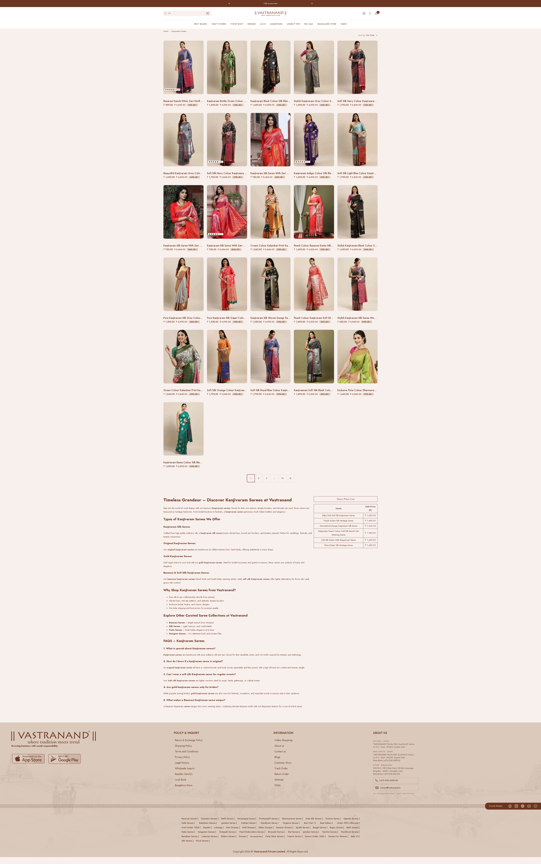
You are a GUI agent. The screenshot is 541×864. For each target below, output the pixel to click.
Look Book (180, 779)
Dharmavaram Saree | (292, 818)
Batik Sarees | (353, 827)
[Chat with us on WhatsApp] (364, 13)
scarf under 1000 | (191, 827)
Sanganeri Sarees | (207, 831)
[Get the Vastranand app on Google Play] (65, 759)
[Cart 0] (376, 13)
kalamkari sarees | (208, 823)
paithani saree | (248, 823)
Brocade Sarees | (276, 831)
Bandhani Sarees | (190, 836)
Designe (173, 633)
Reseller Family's (183, 774)
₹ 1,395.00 (370, 533)
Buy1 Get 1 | (310, 823)
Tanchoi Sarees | (330, 831)
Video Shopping (283, 740)
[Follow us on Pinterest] (522, 806)
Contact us (280, 751)
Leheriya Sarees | (210, 836)
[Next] (290, 478)
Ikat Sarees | (294, 831)
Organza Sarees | (291, 823)
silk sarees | (187, 840)
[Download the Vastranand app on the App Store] (29, 759)
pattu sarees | (188, 823)
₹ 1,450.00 (370, 525)
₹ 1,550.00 (370, 515)
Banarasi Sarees (177, 622)
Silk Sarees (174, 626)
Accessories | (256, 836)
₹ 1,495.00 (370, 520)
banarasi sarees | (190, 818)
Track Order (281, 768)
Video (344, 24)
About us (279, 745)
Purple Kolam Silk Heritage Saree (338, 520)
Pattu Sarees (175, 630)
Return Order (281, 774)
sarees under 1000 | (315, 836)
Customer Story (282, 762)
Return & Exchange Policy (188, 740)
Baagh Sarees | (320, 827)
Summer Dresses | (284, 827)
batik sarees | (227, 818)
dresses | (243, 836)
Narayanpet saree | (246, 818)
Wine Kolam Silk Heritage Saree (338, 545)
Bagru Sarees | (337, 827)
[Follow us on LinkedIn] (535, 806)
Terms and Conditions (186, 751)
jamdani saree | (229, 823)
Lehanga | (218, 827)
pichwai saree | (333, 818)
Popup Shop (237, 24)
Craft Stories (218, 24)
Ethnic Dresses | (266, 827)
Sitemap (278, 779)
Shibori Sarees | (228, 836)
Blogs (277, 757)
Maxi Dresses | (233, 827)
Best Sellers (200, 24)
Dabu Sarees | (188, 831)
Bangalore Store (326, 24)
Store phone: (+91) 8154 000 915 (386, 773)
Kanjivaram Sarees (179, 31)
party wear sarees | (275, 836)
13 (282, 478)
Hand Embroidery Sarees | (252, 831)
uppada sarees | (351, 818)
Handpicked (276, 24)
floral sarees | (203, 840)
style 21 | (355, 836)
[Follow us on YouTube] (529, 806)
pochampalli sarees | (269, 818)
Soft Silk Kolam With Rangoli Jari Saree (338, 540)
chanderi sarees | (209, 818)
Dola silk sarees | (314, 818)
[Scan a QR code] (207, 13)
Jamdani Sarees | (311, 831)
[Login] (370, 13)
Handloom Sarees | (350, 831)
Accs (263, 24)
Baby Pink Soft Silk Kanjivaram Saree (338, 515)
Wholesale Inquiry (185, 768)
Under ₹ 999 (293, 24)
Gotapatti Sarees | (227, 831)
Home (165, 31)
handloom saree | (269, 823)
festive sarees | (294, 836)
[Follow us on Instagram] (516, 806)
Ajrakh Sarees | (303, 827)
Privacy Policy (182, 757)
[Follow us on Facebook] (510, 806)
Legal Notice (182, 762)
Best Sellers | (326, 823)
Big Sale (308, 24)
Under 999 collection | (348, 823)
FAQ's (277, 785)
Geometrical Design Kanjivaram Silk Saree (338, 525)
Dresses (252, 24)
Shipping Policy (183, 745)
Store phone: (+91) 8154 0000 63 (386, 760)
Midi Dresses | (249, 827)
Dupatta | (207, 827)
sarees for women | (338, 836)
